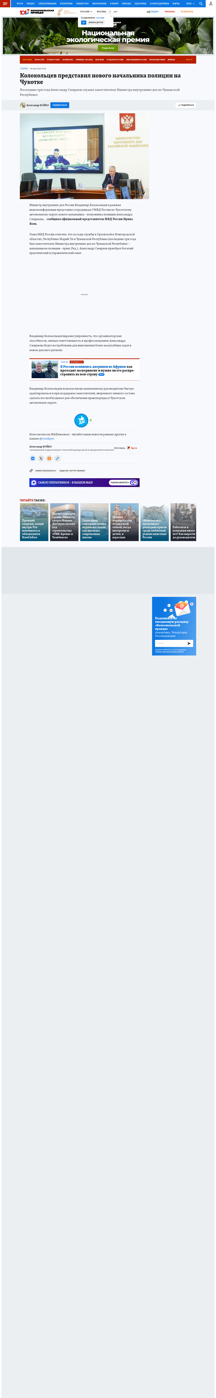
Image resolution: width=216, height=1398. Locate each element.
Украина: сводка (84, 59)
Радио (155, 11)
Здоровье (140, 3)
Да (84, 22)
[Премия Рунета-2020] (65, 11)
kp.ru (134, 448)
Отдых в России (115, 59)
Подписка (187, 11)
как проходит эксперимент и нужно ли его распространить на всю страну (97, 370)
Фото (20, 3)
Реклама (170, 11)
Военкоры (68, 59)
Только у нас (53, 59)
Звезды (126, 3)
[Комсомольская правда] (37, 12)
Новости (39, 59)
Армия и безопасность (45, 471)
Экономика (99, 3)
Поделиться (187, 105)
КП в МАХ (99, 59)
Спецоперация (47, 3)
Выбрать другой (96, 22)
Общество (82, 3)
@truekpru (46, 438)
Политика (66, 3)
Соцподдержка (159, 3)
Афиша (171, 59)
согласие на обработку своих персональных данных (170, 650)
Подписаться (60, 105)
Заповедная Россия (136, 59)
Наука (176, 3)
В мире (114, 3)
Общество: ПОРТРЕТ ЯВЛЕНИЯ (72, 471)
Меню (5, 3)
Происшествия (157, 59)
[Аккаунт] (211, 3)
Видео (31, 3)
